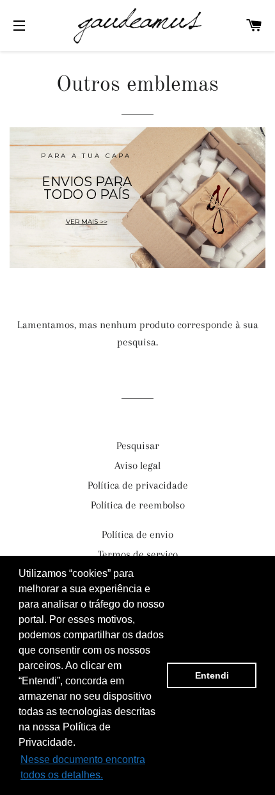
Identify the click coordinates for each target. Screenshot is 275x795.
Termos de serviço (138, 554)
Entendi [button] (212, 675)
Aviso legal (137, 465)
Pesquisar (137, 445)
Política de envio (137, 534)
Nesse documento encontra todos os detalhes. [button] (82, 767)
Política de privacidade (138, 485)
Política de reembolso (138, 505)
